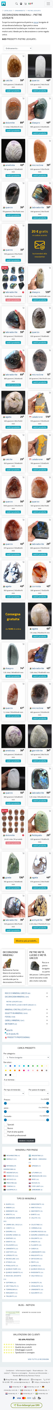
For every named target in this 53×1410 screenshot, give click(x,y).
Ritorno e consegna (19, 1373)
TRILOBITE (11, 1296)
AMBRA (10, 1207)
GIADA (34, 1248)
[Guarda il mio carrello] (25, 3)
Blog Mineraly (11, 1379)
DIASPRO (11, 1231)
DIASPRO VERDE (13, 1235)
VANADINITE (37, 1289)
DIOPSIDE (11, 1238)
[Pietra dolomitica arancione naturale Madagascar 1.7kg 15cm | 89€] (13, 108)
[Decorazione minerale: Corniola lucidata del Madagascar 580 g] (40, 571)
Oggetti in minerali (16, 1013)
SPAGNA (36, 1166)
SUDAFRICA (12, 1190)
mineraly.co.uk (33, 1387)
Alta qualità (12, 1034)
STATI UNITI (37, 1186)
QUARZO (36, 1266)
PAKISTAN (12, 1183)
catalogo (8, 10)
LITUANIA (37, 1172)
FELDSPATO (12, 1245)
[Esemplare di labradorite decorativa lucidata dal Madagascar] (13, 277)
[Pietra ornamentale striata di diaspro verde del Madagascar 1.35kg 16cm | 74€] (13, 653)
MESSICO (11, 1179)
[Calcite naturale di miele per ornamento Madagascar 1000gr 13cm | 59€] (13, 65)
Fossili (10, 1016)
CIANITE (10, 1228)
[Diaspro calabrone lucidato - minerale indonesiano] (40, 402)
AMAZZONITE (37, 1204)
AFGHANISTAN (13, 1155)
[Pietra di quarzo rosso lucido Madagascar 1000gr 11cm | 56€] (13, 487)
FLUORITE (36, 1245)
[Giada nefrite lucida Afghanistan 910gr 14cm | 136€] (13, 863)
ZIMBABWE (37, 1190)
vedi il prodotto (13, 91)
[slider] (5, 1103)
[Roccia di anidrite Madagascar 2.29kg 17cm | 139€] (40, 905)
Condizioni (10, 1370)
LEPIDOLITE (11, 1255)
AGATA (10, 1204)
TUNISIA (11, 1186)
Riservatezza (38, 1370)
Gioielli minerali (14, 1020)
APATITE (10, 1214)
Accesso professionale (38, 1373)
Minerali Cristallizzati (18, 1009)
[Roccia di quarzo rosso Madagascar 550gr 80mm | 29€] (40, 487)
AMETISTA (36, 1207)
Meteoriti (11, 1024)
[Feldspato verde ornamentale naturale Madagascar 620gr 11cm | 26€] (40, 820)
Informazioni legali (23, 1370)
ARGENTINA (37, 1155)
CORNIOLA (36, 1228)
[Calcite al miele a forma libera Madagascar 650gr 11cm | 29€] (13, 444)
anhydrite (36, 919)
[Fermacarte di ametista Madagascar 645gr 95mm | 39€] (13, 736)
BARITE (35, 1214)
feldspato (36, 835)
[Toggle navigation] (48, 3)
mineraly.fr (17, 1387)
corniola (36, 586)
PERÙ (35, 1179)
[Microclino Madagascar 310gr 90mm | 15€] (40, 360)
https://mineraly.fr (42, 1382)
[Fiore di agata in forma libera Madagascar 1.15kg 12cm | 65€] (40, 614)
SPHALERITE (37, 1286)
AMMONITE (11, 1211)
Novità (9, 1030)
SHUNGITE (36, 1282)
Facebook (25, 1379)
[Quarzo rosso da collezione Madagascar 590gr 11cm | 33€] (13, 235)
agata (8, 416)
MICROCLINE (12, 1259)
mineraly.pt (28, 1393)
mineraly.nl (13, 1393)
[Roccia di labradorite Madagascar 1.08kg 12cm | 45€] (40, 653)
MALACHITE (37, 1255)
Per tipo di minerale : (12, 1090)
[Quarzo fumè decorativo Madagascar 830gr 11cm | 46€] (40, 317)
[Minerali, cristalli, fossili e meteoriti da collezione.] (3, 4)
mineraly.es (42, 1390)
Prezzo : (7, 1099)
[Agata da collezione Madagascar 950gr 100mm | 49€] (13, 571)
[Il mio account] (21, 3)
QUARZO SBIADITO (14, 1272)
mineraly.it (27, 1390)
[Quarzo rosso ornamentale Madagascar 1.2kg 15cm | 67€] (13, 693)
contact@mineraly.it (22, 1382)
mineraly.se (43, 1393)
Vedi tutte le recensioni (38, 1359)
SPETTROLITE (12, 1286)
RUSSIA (36, 1183)
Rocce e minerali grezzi (17, 993)
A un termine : (9, 1080)
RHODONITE (37, 1272)
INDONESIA (12, 1172)
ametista (10, 165)
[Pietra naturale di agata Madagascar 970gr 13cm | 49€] (40, 863)
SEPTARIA (11, 1282)
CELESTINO (36, 1224)
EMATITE (10, 1242)
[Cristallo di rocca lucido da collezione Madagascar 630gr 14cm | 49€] (40, 65)
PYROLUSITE (12, 1266)
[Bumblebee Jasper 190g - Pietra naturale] (40, 444)
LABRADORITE (38, 1252)
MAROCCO (12, 1176)
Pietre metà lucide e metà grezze (21, 1005)
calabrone (37, 416)
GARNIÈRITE (12, 1248)
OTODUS (11, 1262)
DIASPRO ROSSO (38, 1231)
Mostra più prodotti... (26, 940)
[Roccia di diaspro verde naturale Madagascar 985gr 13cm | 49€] (40, 108)
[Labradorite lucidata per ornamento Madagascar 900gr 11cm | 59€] (13, 317)
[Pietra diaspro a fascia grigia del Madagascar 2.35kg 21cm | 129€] (40, 277)
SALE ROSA (36, 1276)
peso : (6, 1108)
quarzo (35, 80)
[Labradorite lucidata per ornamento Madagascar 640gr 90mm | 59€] (40, 192)
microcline (37, 165)
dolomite (10, 122)
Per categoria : (10, 1053)
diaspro (35, 122)
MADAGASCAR (39, 1176)
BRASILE (11, 1159)
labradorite (37, 207)
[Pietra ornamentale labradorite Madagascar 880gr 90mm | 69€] (13, 360)
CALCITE (35, 1218)
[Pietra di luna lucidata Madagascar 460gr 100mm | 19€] (40, 693)
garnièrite (37, 750)
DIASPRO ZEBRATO (39, 1235)
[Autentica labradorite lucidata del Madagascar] (40, 778)
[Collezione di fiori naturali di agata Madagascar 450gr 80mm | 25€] (13, 402)
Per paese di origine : (37, 1090)
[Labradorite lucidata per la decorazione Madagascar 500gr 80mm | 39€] (13, 905)
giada (8, 877)
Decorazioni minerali (17, 996)
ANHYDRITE (36, 1211)
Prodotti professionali (18, 1037)
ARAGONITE (11, 1293)
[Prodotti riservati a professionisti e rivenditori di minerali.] (23, 292)
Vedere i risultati (26, 1140)
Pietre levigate (14, 1001)
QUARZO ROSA (38, 1269)
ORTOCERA (36, 1259)
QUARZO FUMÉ (13, 1269)
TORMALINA (11, 1289)
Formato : (8, 1116)
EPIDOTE (35, 1242)
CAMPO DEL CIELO (14, 1224)
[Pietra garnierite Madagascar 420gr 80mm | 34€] (40, 736)
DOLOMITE (36, 1238)
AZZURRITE (36, 1293)
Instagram (37, 1379)
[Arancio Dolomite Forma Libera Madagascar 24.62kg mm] (13, 820)
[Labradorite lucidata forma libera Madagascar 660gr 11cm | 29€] (40, 529)
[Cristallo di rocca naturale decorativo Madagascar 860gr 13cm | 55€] (13, 778)
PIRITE (35, 1262)
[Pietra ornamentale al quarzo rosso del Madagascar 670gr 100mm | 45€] (13, 529)
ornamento (20, 10)
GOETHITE (11, 1252)
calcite (8, 80)
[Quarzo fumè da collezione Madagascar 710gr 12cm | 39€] (13, 192)
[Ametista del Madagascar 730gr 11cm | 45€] (13, 150)
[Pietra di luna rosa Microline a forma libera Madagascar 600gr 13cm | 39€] (40, 150)
